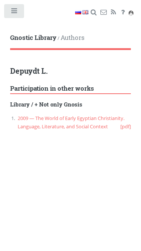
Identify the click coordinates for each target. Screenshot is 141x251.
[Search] (93, 12)
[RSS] (113, 12)
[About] (123, 12)
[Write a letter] (103, 12)
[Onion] (131, 12)
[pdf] (125, 126)
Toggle (14, 12)
